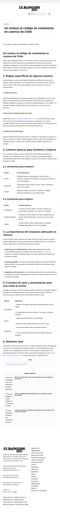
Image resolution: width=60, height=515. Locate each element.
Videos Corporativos (37, 460)
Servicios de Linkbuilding (39, 490)
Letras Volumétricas (37, 453)
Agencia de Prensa (37, 455)
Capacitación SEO (37, 462)
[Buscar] (29, 13)
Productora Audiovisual (38, 457)
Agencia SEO (35, 448)
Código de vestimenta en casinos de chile (16, 364)
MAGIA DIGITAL (8, 497)
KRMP (16, 497)
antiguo (46, 252)
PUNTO (21, 497)
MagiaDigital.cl (35, 450)
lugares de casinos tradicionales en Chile (24, 118)
